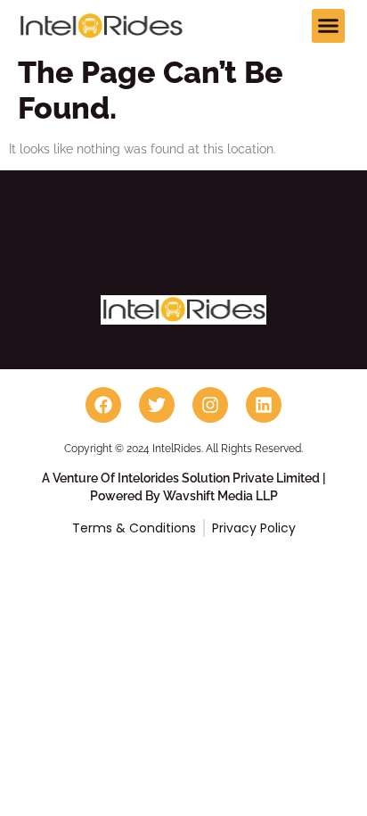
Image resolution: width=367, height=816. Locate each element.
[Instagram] (210, 405)
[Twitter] (157, 405)
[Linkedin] (263, 405)
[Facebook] (103, 405)
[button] (329, 26)
